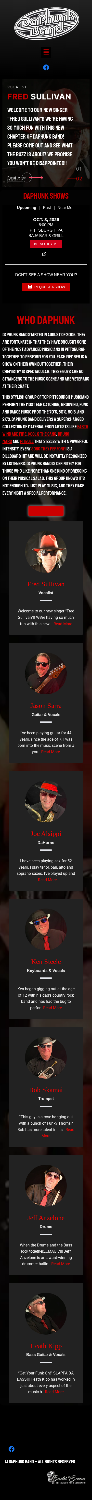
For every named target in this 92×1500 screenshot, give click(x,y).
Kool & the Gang (42, 434)
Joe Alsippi (46, 833)
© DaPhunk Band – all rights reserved (40, 1462)
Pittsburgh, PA (46, 230)
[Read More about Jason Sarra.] (46, 673)
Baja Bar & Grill (46, 236)
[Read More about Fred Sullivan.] (46, 552)
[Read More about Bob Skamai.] (46, 1058)
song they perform (48, 449)
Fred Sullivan (46, 584)
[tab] (78, 170)
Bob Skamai (46, 1090)
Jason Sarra (46, 705)
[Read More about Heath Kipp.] (46, 1314)
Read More (62, 624)
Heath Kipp (46, 1346)
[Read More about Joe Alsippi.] (46, 801)
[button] (46, 52)
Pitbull (27, 441)
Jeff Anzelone (46, 1218)
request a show (49, 287)
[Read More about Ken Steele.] (46, 929)
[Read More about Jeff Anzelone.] (46, 1186)
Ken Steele (46, 961)
